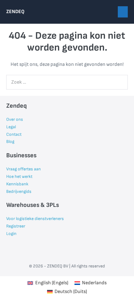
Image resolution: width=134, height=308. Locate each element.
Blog (10, 141)
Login (11, 233)
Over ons (14, 119)
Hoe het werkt (19, 176)
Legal (11, 127)
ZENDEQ (15, 12)
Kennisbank (17, 184)
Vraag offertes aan (23, 169)
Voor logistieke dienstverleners (35, 218)
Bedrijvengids (18, 191)
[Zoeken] (120, 82)
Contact (14, 134)
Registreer (15, 226)
